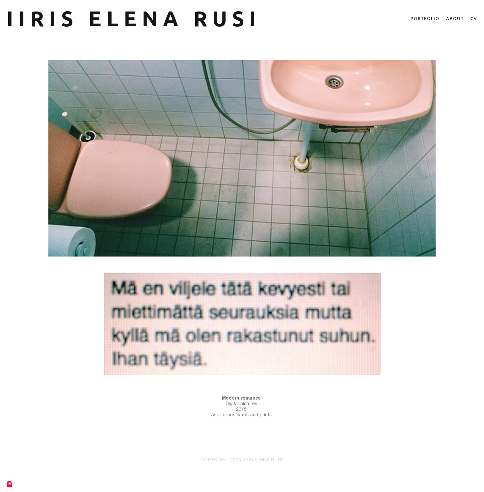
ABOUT (455, 18)
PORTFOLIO (425, 18)
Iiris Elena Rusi (134, 18)
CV (474, 18)
